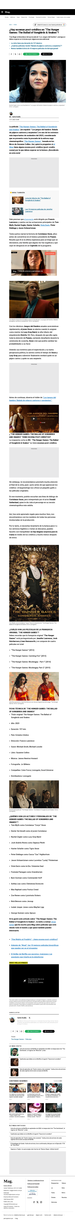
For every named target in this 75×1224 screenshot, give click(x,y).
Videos (64, 1183)
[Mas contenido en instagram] (41, 1202)
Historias (54, 1202)
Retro (63, 1192)
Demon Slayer (51, 17)
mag (16, 1218)
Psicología (31, 17)
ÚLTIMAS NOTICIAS (17, 1125)
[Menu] (3, 12)
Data (63, 1188)
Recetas (64, 1197)
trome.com (47, 1215)
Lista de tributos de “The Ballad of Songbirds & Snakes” (38, 199)
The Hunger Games (17, 1039)
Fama (53, 1192)
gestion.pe (30, 1215)
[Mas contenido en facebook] (34, 1202)
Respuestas (55, 1183)
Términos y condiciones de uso (35, 1180)
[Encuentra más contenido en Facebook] (11, 54)
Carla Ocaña (16, 117)
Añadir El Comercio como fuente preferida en (49, 24)
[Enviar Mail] (10, 116)
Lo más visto (15, 1046)
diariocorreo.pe (58, 1215)
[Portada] (8, 1184)
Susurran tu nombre (41, 17)
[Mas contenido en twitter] (37, 1202)
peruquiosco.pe (8, 1218)
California (12, 17)
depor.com (39, 1215)
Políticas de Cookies (32, 1187)
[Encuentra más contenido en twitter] (15, 54)
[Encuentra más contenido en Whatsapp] (19, 54)
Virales (53, 1197)
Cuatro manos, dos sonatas (63, 17)
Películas (29, 1039)
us (52, 1188)
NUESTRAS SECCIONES (56, 1180)
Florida (6, 17)
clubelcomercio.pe (19, 1215)
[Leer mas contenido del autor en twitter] (29, 1018)
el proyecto (29, 219)
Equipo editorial (8, 1185)
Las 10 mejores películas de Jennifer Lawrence (38, 210)
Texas (18, 17)
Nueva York (24, 17)
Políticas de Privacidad (33, 1183)
